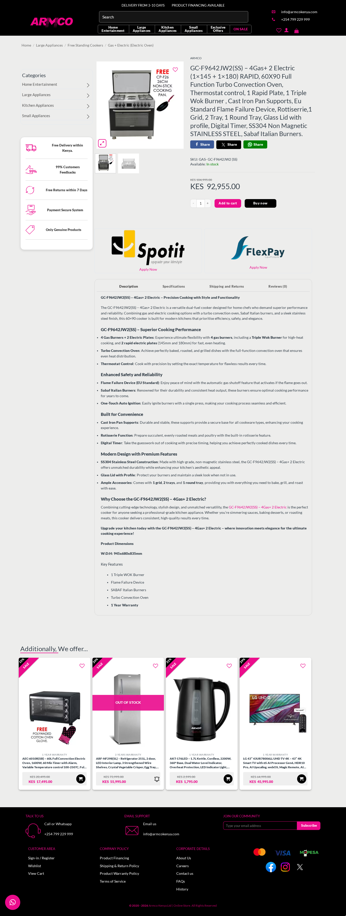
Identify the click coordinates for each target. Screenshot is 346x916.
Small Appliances (194, 29)
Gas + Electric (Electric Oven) (130, 45)
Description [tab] (128, 286)
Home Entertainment (113, 29)
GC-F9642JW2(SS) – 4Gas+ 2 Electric (258, 507)
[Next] (175, 105)
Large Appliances (142, 29)
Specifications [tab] (174, 286)
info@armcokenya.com (161, 834)
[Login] (286, 30)
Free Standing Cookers (85, 45)
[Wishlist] (278, 30)
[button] (297, 30)
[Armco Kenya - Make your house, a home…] (52, 22)
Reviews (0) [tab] (277, 286)
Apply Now (258, 267)
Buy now (260, 203)
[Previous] (104, 105)
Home (26, 45)
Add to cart (228, 203)
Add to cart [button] (80, 778)
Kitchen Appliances (168, 29)
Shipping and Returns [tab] (226, 286)
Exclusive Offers (218, 29)
